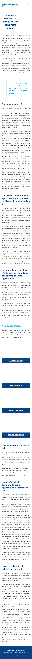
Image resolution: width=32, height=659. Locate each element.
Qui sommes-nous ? (21, 652)
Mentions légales (9, 652)
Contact (16, 655)
